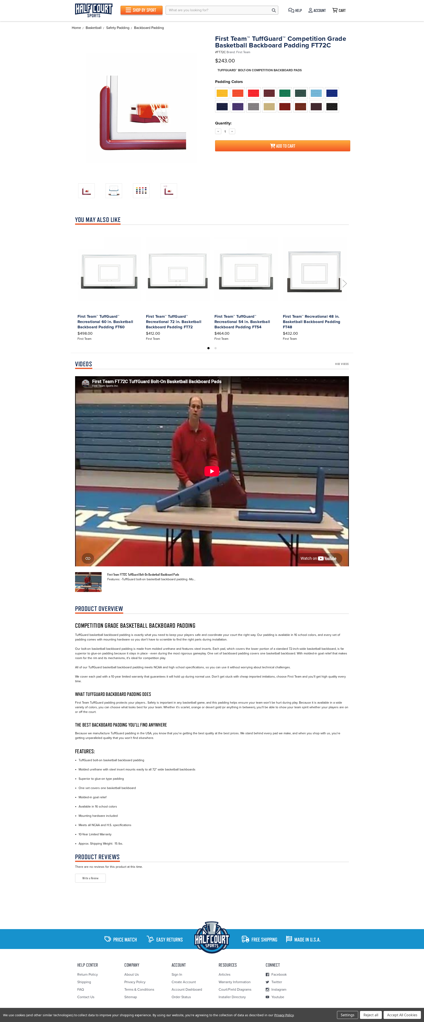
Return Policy (87, 974)
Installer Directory (232, 997)
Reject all (370, 1015)
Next (344, 283)
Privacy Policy (135, 982)
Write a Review (90, 878)
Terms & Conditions (139, 989)
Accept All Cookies (402, 1015)
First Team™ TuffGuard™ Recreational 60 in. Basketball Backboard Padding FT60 (105, 321)
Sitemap (130, 997)
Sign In (177, 974)
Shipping (84, 982)
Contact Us (85, 997)
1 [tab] (208, 348)
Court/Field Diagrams (235, 989)
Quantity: (223, 123)
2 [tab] (215, 348)
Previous (79, 283)
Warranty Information (235, 982)
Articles (224, 974)
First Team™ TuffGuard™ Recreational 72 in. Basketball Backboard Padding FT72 (173, 321)
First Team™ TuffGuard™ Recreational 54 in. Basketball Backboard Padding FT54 (242, 321)
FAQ (80, 989)
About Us (131, 974)
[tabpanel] (109, 284)
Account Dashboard (187, 989)
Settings (347, 1015)
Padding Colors (229, 81)
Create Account (184, 982)
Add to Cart (285, 146)
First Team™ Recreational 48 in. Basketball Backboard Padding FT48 (312, 321)
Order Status (181, 997)
